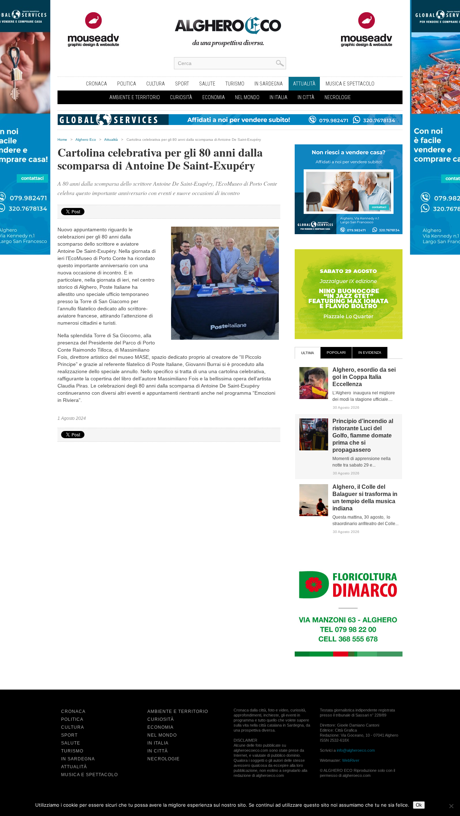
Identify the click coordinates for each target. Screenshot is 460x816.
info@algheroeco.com (356, 750)
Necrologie (338, 97)
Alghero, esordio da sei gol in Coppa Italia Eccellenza (364, 377)
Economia (213, 97)
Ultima (307, 353)
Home (62, 140)
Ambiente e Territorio (134, 97)
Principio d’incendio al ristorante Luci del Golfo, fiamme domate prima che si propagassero (362, 435)
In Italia (279, 97)
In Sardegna (268, 84)
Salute (207, 84)
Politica (126, 84)
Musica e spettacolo (350, 84)
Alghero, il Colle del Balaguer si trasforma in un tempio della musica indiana (364, 497)
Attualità (304, 84)
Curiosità (181, 97)
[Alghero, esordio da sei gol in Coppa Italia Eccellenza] (313, 397)
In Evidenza (369, 352)
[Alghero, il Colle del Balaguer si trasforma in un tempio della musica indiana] (313, 514)
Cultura (155, 84)
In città (306, 97)
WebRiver (350, 760)
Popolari (336, 352)
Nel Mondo (247, 97)
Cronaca (96, 84)
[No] (451, 806)
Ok (419, 805)
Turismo (234, 84)
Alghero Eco (85, 140)
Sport (182, 84)
